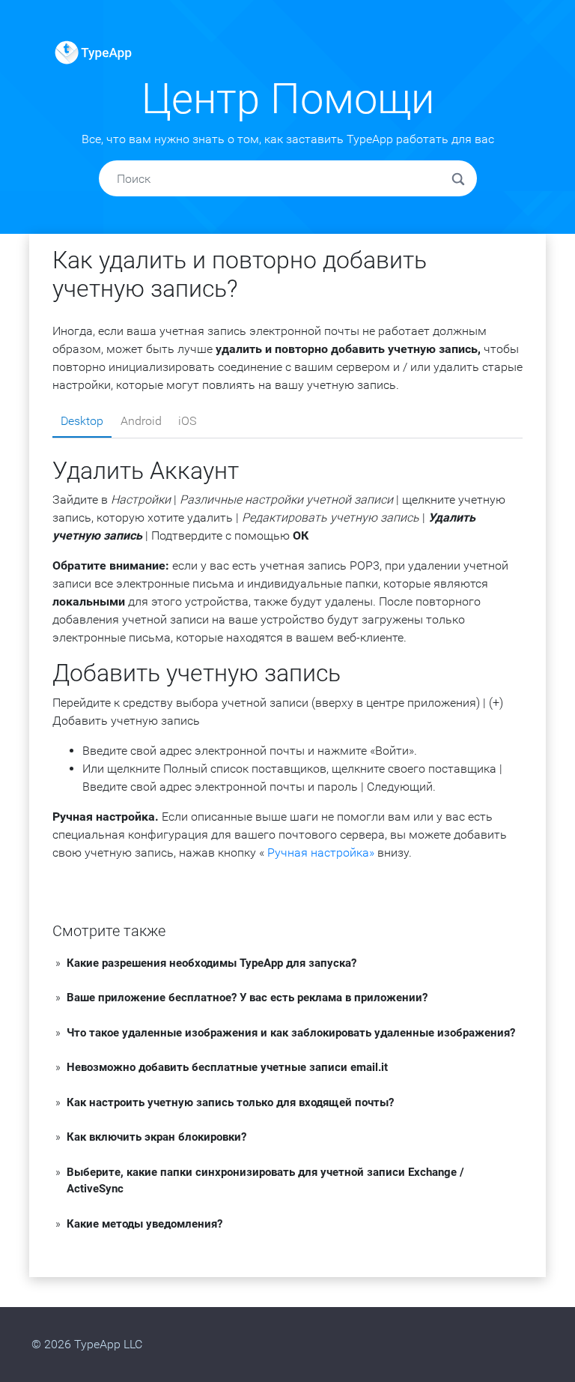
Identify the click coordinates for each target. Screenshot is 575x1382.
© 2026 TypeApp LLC (86, 1344)
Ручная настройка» (320, 852)
